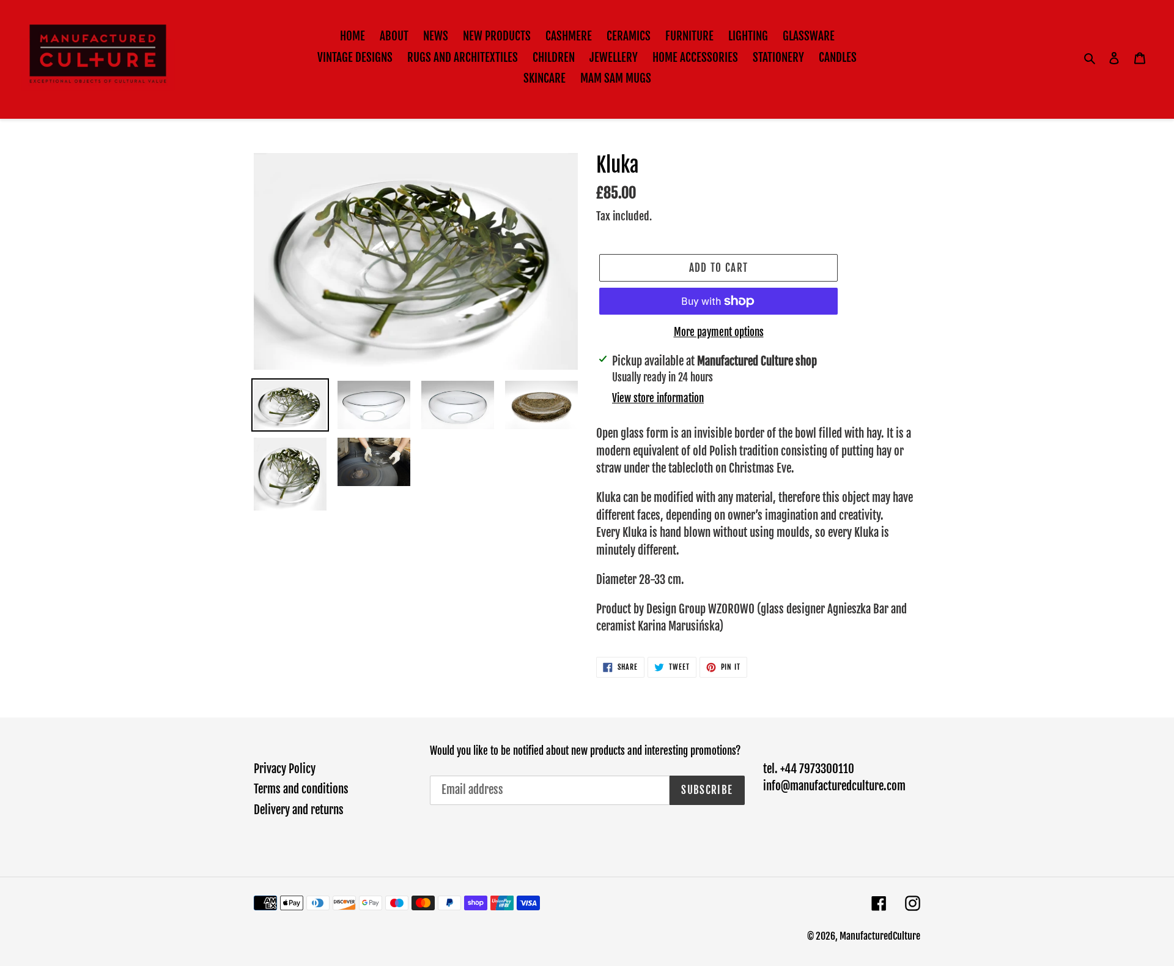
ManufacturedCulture (880, 936)
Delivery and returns (299, 810)
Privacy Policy (285, 769)
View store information (658, 398)
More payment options (719, 332)
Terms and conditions (301, 789)
